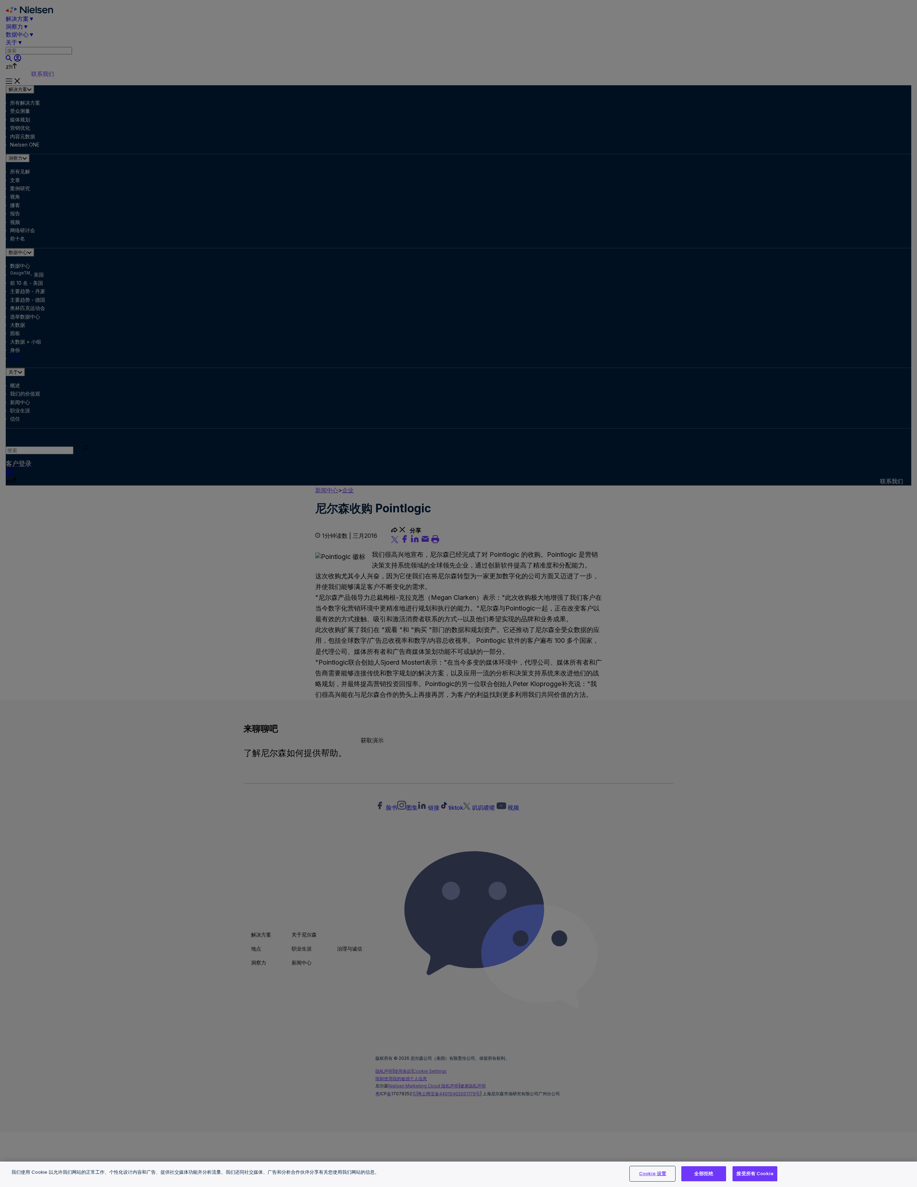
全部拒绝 (703, 1173)
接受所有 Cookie (754, 1173)
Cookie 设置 (652, 1173)
